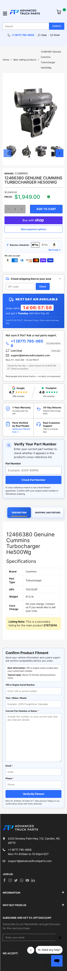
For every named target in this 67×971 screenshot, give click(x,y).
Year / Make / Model (16, 698)
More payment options (33, 229)
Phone (10, 778)
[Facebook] (4, 880)
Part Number (13, 463)
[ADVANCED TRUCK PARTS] (31, 13)
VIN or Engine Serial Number (20, 684)
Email (56, 35)
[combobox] (33, 26)
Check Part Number (33, 479)
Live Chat (35, 350)
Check (42, 286)
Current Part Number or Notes (22, 711)
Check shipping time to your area (31, 278)
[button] (7, 153)
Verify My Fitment (33, 793)
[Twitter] (10, 880)
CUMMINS (21, 173)
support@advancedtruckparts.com (30, 355)
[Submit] (59, 937)
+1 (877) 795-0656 (22, 35)
